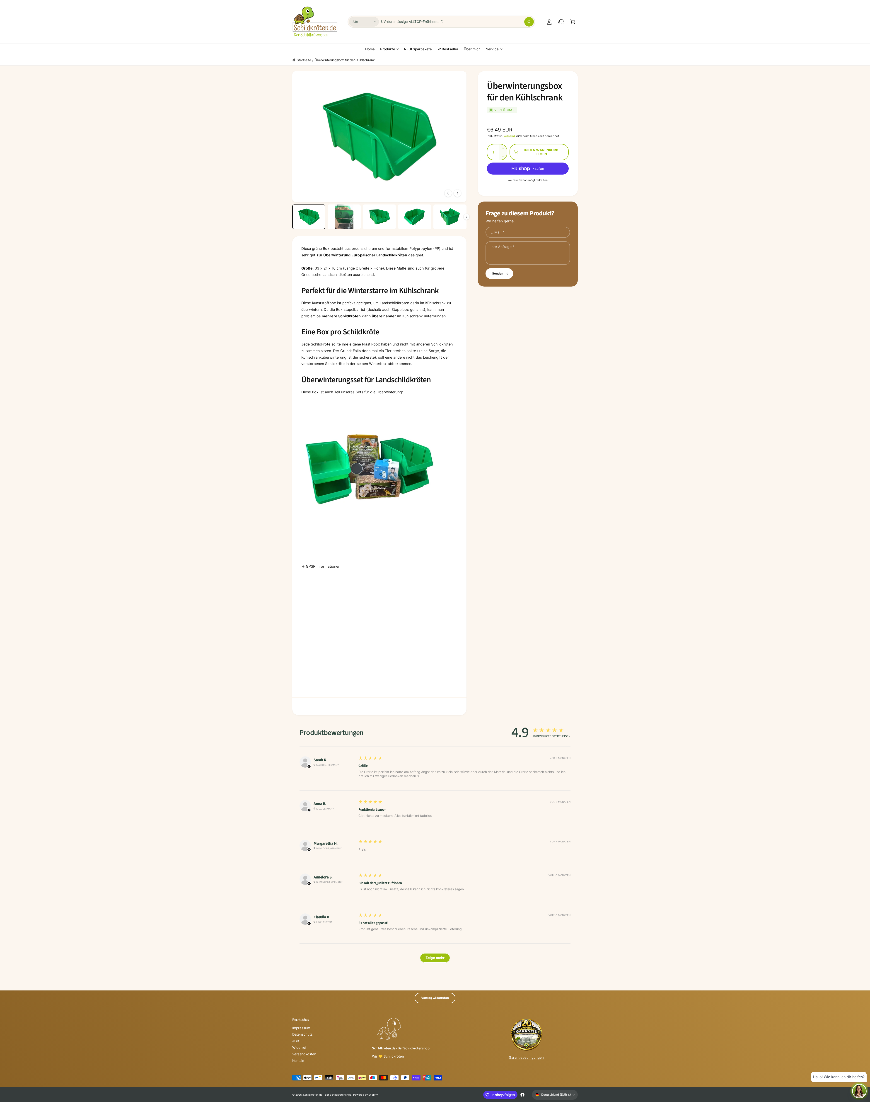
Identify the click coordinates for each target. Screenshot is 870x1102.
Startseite (304, 60)
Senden (497, 273)
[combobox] (457, 22)
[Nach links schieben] (448, 193)
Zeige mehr (435, 958)
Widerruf (299, 1047)
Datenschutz (302, 1034)
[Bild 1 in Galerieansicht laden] (308, 216)
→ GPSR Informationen (320, 566)
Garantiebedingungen (526, 1057)
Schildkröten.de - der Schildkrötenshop (327, 1094)
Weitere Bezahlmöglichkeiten (528, 180)
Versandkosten (304, 1054)
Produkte (387, 49)
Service (492, 49)
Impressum (301, 1028)
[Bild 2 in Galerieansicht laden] (344, 216)
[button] (573, 22)
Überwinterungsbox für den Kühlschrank (345, 60)
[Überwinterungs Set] (369, 538)
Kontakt (298, 1060)
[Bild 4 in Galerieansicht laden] (414, 216)
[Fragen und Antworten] (561, 22)
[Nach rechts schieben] (457, 193)
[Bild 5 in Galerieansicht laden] (449, 216)
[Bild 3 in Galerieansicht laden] (379, 216)
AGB (295, 1041)
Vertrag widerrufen (435, 998)
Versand (509, 136)
